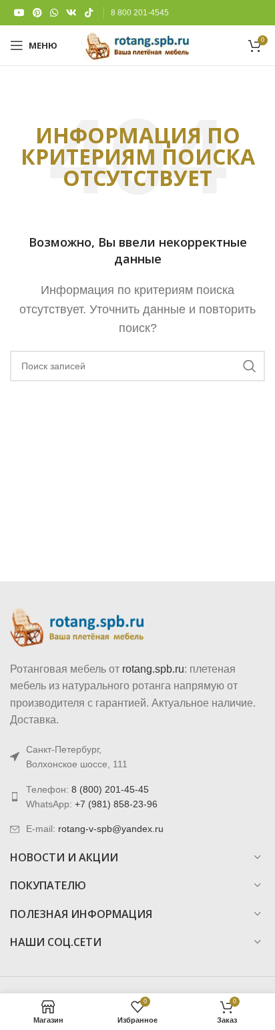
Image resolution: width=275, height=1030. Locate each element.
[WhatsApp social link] (54, 13)
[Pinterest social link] (37, 13)
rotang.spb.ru (153, 669)
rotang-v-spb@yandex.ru (111, 828)
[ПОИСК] (249, 366)
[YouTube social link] (19, 13)
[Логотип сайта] (137, 44)
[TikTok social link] (89, 13)
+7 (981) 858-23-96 (116, 804)
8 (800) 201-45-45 (110, 789)
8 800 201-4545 (140, 12)
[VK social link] (71, 13)
